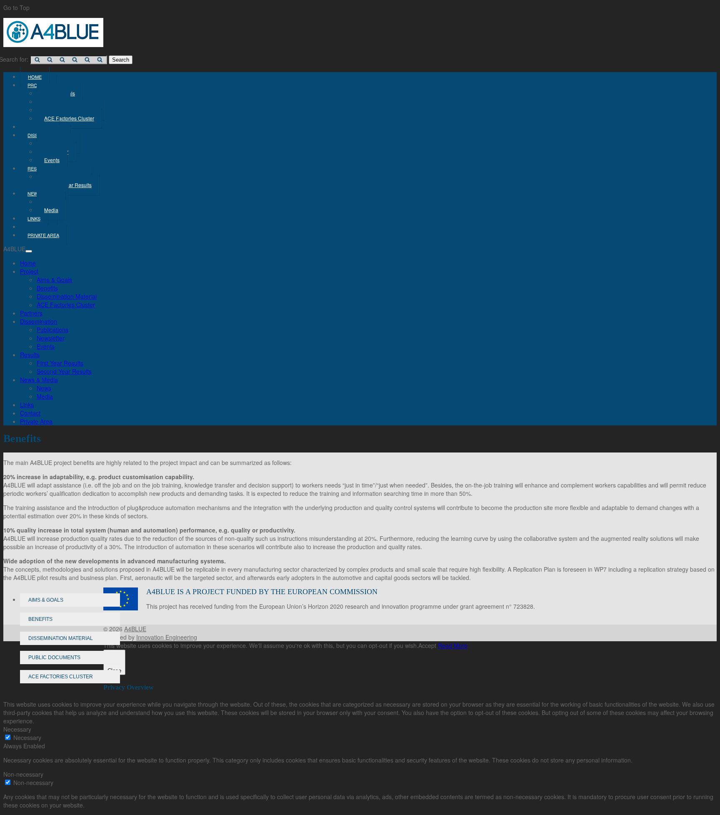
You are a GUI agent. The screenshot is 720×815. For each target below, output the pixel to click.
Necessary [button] (17, 729)
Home (28, 263)
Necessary (27, 737)
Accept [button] (427, 645)
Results (30, 354)
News (44, 388)
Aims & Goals (54, 279)
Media (51, 209)
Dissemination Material (67, 296)
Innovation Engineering (166, 637)
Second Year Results (64, 371)
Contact (30, 413)
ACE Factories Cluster (69, 118)
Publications (52, 329)
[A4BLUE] (53, 44)
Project (29, 271)
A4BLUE (135, 629)
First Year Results (60, 363)
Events (46, 346)
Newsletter (51, 338)
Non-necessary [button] (23, 774)
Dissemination (38, 321)
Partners (31, 313)
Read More (453, 645)
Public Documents (54, 657)
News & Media (39, 379)
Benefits (47, 288)
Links (27, 404)
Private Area (43, 235)
